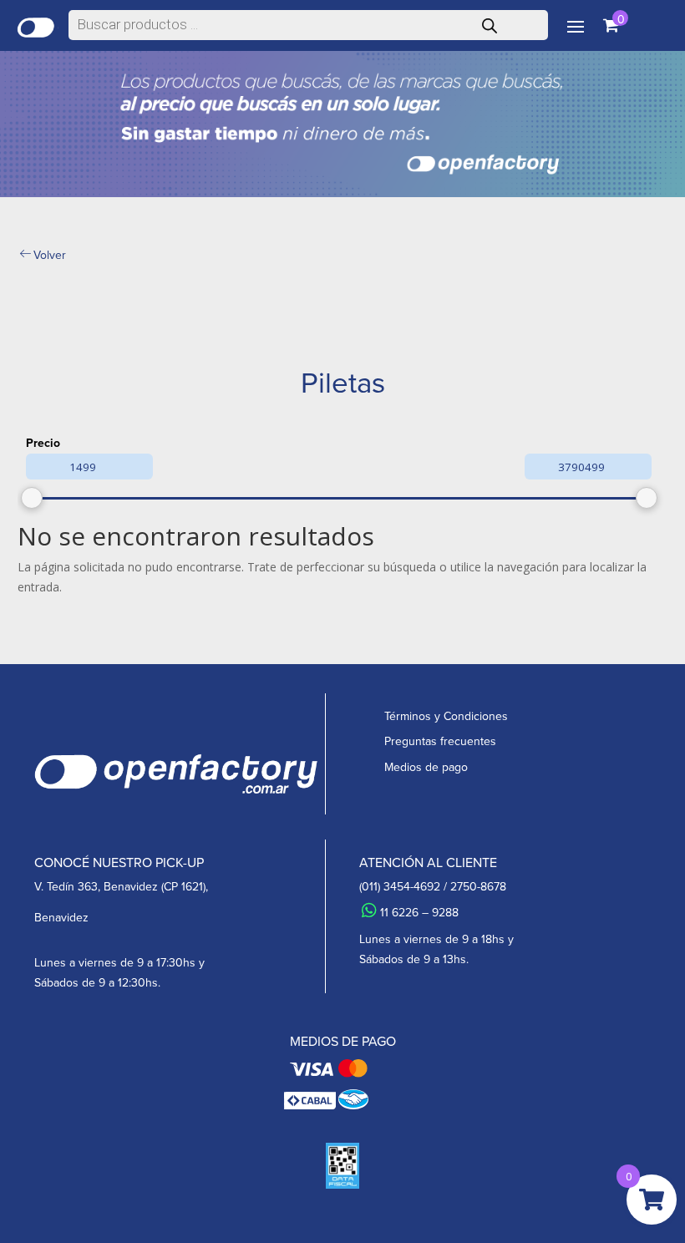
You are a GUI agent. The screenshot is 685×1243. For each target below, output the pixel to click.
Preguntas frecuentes (440, 741)
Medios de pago (426, 767)
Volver (49, 255)
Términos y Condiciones (446, 716)
